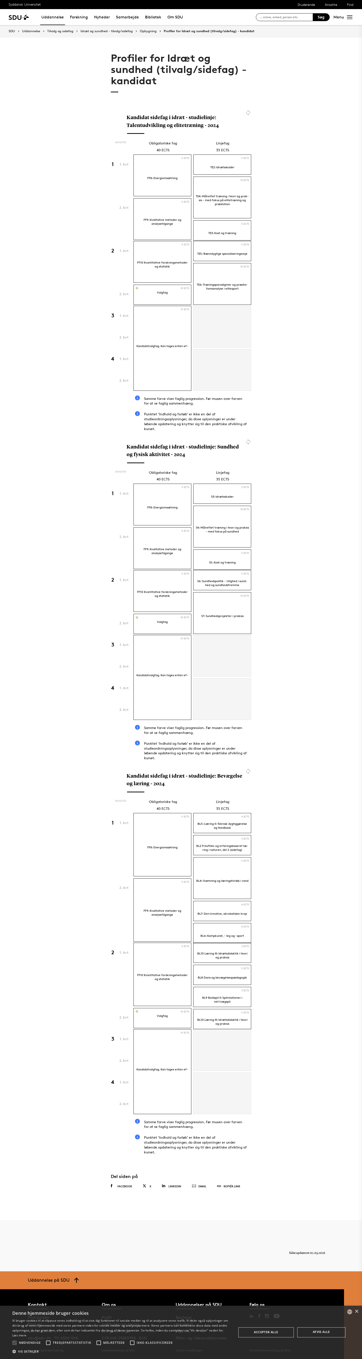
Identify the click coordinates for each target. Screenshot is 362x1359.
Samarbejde (127, 17)
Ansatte (331, 4)
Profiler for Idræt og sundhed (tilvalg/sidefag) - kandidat (209, 31)
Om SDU (175, 17)
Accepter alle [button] (266, 1332)
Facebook (124, 1186)
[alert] (181, 1332)
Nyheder (102, 17)
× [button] (356, 1311)
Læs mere (19, 1335)
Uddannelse (52, 17)
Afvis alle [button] (321, 1332)
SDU (12, 31)
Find (350, 4)
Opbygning (148, 31)
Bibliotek (153, 17)
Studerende (306, 4)
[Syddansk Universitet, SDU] (19, 17)
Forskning (79, 17)
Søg (321, 17)
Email (202, 1186)
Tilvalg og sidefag (60, 31)
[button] (14, 1343)
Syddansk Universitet (25, 4)
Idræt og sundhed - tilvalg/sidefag (107, 31)
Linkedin (174, 1186)
